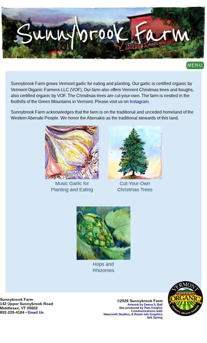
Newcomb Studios (117, 314)
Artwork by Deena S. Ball (145, 304)
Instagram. (140, 101)
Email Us (36, 312)
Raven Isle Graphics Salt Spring (148, 316)
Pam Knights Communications (147, 309)
